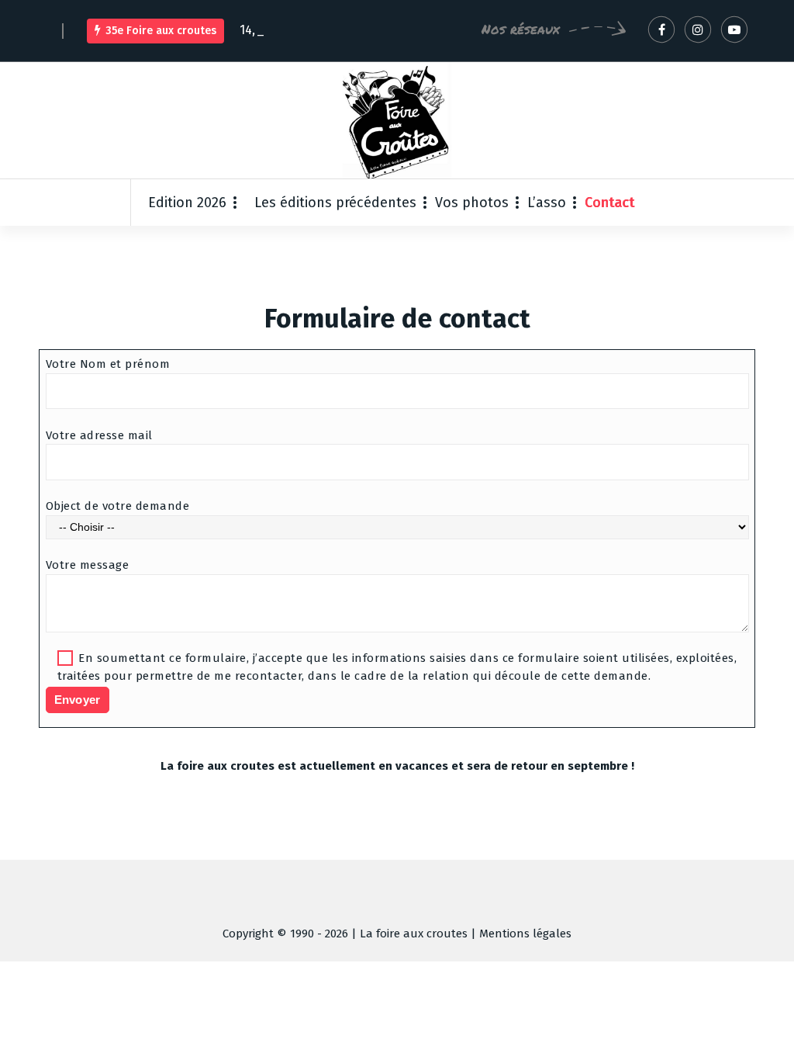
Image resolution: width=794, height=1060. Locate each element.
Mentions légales (525, 933)
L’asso (546, 202)
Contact (610, 202)
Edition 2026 (187, 202)
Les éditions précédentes (335, 202)
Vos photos (472, 202)
